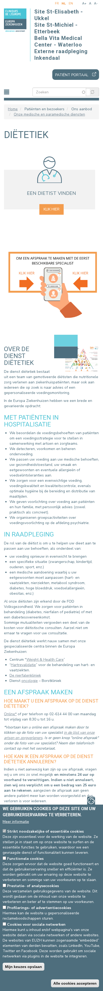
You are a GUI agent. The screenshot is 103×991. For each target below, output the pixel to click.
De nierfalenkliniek (25, 675)
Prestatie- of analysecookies (33, 885)
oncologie (29, 680)
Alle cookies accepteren (75, 983)
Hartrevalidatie (23, 664)
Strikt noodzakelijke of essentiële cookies (45, 831)
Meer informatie (16, 821)
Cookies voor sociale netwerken (36, 924)
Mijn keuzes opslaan (23, 967)
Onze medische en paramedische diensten (49, 114)
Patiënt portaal (71, 74)
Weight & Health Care (45, 659)
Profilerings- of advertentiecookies (39, 907)
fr (57, 3)
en (71, 3)
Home (13, 109)
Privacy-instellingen (91, 801)
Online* (10, 714)
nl (64, 3)
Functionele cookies (25, 858)
